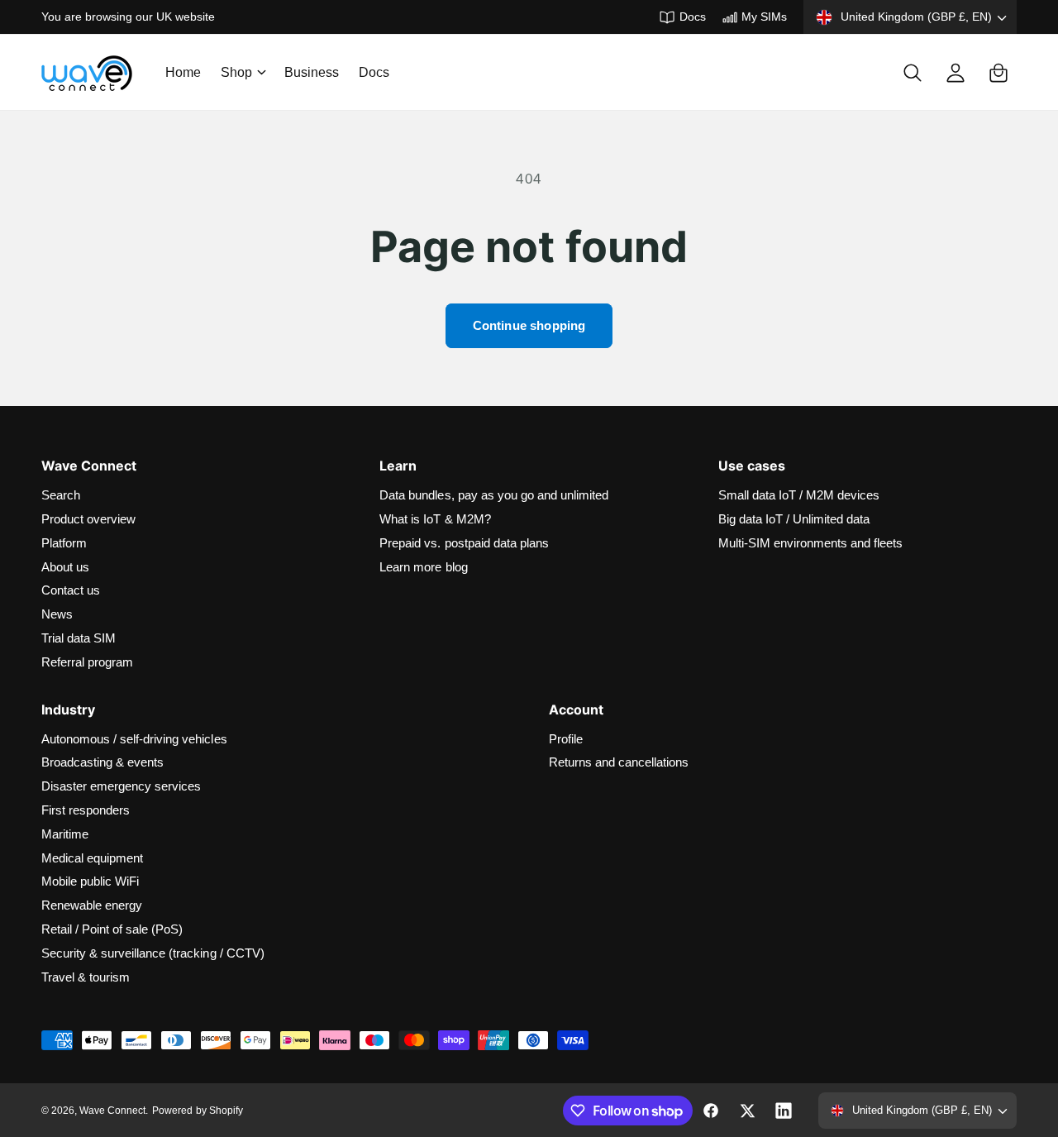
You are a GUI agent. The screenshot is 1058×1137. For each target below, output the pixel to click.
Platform (64, 543)
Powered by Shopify (197, 1111)
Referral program (87, 662)
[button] (242, 72)
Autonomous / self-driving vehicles (134, 739)
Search (60, 495)
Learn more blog (423, 567)
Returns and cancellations (619, 762)
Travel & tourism (85, 977)
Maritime (64, 834)
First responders (85, 810)
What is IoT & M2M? (434, 519)
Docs (692, 16)
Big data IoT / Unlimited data (794, 519)
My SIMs (764, 16)
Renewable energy (91, 905)
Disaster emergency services (121, 786)
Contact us (70, 590)
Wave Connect (112, 1111)
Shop (236, 72)
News (57, 614)
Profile (566, 739)
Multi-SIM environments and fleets (810, 543)
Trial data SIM (78, 638)
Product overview (88, 519)
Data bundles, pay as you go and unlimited (493, 495)
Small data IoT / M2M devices (798, 495)
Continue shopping (529, 325)
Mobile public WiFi (90, 881)
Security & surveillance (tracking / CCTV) (152, 953)
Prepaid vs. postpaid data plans (464, 543)
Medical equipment (92, 858)
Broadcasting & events (102, 762)
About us (65, 567)
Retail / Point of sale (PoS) (112, 929)
